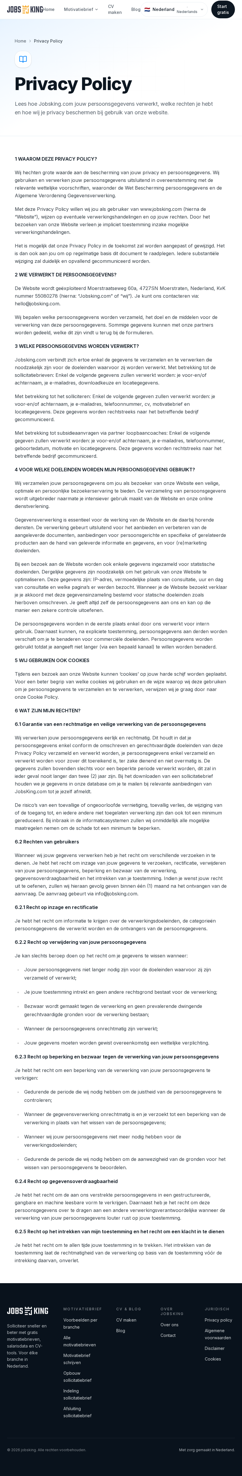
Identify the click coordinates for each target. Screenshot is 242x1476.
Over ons (170, 1324)
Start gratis (223, 9)
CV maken (115, 9)
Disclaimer (215, 1348)
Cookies (213, 1358)
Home (49, 9)
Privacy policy (218, 1319)
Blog (135, 9)
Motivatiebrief (78, 9)
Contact (168, 1335)
